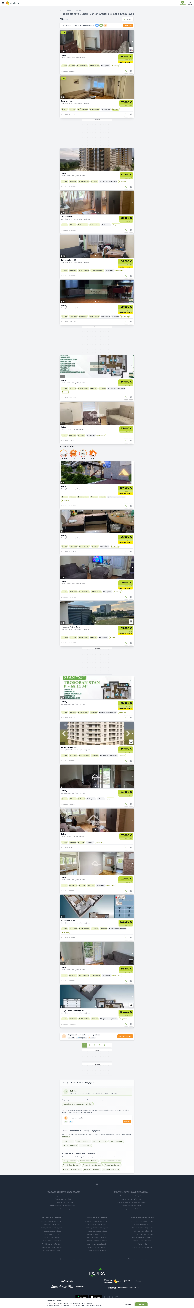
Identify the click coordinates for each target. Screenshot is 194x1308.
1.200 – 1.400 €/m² (83, 1141)
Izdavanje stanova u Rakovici (131, 1209)
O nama (56, 1259)
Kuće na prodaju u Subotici (142, 1231)
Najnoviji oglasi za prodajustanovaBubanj (77, 1104)
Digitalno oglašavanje (80, 1259)
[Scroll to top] (97, 1183)
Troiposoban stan (72, 1169)
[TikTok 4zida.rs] (112, 1297)
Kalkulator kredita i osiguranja (142, 1247)
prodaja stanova (69, 10)
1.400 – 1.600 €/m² (99, 1141)
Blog (48, 1259)
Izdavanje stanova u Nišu (97, 1224)
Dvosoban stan (71, 1165)
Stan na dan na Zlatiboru (97, 1250)
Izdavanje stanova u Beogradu (131, 1196)
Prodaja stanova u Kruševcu (52, 1241)
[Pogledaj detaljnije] (97, 41)
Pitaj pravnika (142, 1244)
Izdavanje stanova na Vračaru (131, 1206)
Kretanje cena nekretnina (142, 1241)
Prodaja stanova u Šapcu (51, 1237)
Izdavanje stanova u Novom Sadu (97, 1221)
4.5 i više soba (111, 1169)
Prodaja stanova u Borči (63, 1199)
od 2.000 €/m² (85, 1145)
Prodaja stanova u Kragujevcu (51, 1228)
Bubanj (78, 10)
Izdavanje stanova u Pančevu (97, 1241)
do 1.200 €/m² (68, 1141)
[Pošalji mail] (117, 1296)
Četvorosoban (92, 1169)
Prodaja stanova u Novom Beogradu (63, 1206)
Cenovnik (95, 1259)
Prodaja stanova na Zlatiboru (52, 1247)
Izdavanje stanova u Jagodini (97, 1244)
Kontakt (65, 1259)
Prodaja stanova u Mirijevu (63, 1209)
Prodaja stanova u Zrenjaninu (52, 1234)
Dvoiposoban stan (92, 1165)
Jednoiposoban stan (111, 1161)
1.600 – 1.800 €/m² (116, 1141)
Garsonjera (69, 1161)
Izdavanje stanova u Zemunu (131, 1199)
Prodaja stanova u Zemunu (63, 1202)
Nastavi (141, 1304)
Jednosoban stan (88, 1161)
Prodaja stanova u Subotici (51, 1231)
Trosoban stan (112, 1165)
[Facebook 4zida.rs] (104, 1297)
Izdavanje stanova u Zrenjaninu (97, 1234)
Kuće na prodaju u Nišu (142, 1224)
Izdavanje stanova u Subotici (97, 1231)
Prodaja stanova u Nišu (52, 1224)
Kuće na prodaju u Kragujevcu (142, 1228)
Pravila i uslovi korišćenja (111, 1259)
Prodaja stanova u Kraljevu (52, 1250)
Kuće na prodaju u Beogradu (142, 1237)
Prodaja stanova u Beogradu (63, 1196)
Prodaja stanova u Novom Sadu (52, 1221)
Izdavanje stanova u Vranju (97, 1247)
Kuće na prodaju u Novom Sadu (142, 1221)
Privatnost (144, 1259)
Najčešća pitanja (130, 1259)
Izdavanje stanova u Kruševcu (97, 1237)
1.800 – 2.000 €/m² (70, 1145)
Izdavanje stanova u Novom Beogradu (131, 1202)
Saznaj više (129, 1304)
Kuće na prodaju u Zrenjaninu (142, 1234)
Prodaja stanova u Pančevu (51, 1244)
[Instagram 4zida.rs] (108, 1297)
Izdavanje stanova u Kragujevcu (97, 1228)
